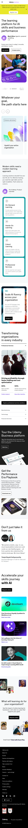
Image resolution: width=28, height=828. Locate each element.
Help (3, 778)
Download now (6, 493)
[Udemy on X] (10, 796)
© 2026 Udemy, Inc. (6, 823)
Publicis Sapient (5, 394)
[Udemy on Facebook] (6, 796)
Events (4, 755)
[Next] (7, 111)
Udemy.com (5, 750)
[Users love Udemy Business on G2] (10, 813)
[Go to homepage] (12, 820)
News (3, 766)
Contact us (9, 318)
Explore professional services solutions (14, 403)
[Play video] (4, 38)
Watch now (4, 642)
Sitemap (4, 789)
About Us (4, 753)
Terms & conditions (7, 781)
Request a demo (6, 590)
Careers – (8, 772)
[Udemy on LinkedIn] (3, 796)
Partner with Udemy (7, 761)
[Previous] (3, 111)
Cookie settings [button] (6, 786)
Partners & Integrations (8, 758)
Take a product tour (7, 764)
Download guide (6, 667)
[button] (2, 2)
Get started (5, 50)
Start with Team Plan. (18, 740)
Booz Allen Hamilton (20, 394)
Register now (13, 12)
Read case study (5, 617)
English (8, 800)
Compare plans (16, 50)
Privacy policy (5, 784)
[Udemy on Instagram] (14, 796)
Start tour (5, 447)
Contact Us (5, 775)
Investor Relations (7, 769)
